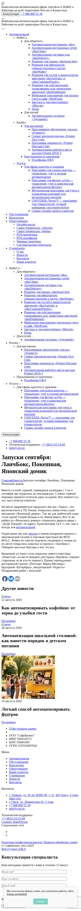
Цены (35, 109)
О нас (20, 251)
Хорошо (40, 901)
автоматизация (25, 527)
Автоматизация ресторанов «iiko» (53, 44)
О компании (17, 248)
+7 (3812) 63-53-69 (53, 444)
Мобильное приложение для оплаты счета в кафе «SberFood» (55, 97)
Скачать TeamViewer (15, 821)
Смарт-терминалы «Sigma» (34, 231)
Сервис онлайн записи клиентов (53, 210)
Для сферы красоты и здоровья (44, 166)
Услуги (21, 163)
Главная (7, 480)
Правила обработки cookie (60, 842)
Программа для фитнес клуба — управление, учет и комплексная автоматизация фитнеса (52, 184)
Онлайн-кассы (26, 224)
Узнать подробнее (17, 894)
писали (33, 533)
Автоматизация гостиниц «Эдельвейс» (48, 117)
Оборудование (18, 221)
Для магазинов (33, 126)
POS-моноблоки (27, 234)
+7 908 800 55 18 (31, 13)
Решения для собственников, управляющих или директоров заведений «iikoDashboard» (51, 89)
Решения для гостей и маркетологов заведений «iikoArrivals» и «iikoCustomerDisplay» (55, 78)
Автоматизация (19, 34)
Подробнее (9, 621)
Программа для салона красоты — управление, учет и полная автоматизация (54, 173)
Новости (22, 255)
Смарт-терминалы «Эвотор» (35, 227)
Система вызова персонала (34, 244)
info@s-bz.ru (17, 448)
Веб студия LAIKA (14, 849)
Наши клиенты (26, 261)
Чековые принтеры (29, 241)
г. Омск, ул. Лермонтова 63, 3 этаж (31, 801)
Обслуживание (18, 214)
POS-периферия (27, 238)
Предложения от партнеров (42, 156)
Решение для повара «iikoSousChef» (55, 61)
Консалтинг (16, 217)
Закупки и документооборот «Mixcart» (49, 329)
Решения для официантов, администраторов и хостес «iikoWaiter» (49, 68)
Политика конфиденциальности (22, 842)
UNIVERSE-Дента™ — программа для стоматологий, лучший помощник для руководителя (54, 204)
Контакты (23, 258)
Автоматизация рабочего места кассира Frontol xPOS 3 (52, 151)
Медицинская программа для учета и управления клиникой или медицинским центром (55, 194)
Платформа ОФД (42, 159)
